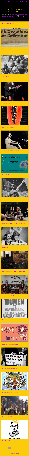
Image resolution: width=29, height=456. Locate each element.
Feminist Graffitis (7, 49)
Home (3, 23)
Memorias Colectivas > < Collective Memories (15, 2)
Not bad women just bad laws (10, 368)
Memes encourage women (9, 320)
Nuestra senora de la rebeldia (10, 392)
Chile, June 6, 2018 (7, 416)
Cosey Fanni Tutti (6, 103)
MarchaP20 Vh (6, 175)
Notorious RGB (6, 441)
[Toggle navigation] (3, 4)
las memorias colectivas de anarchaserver (14, 15)
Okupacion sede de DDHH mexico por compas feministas (14, 271)
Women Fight (6, 76)
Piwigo (17, 453)
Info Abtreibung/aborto (8, 127)
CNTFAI (4, 199)
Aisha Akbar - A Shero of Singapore (11, 150)
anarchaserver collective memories (13, 18)
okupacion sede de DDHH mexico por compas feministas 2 (14, 295)
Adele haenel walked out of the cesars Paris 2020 (14, 223)
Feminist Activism (10, 23)
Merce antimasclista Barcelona (10, 344)
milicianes (5, 247)
